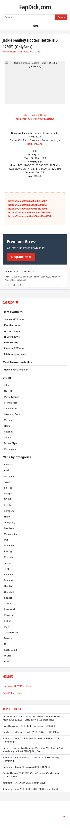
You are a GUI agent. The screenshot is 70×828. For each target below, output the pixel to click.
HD (39, 154)
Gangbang (9, 522)
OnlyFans (16, 276)
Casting (8, 603)
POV (6, 626)
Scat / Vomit (10, 649)
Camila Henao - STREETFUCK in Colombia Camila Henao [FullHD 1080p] (31, 775)
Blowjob (8, 493)
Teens (7, 563)
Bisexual (8, 638)
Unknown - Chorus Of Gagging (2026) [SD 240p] (26, 767)
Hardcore (32, 143)
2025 (12, 280)
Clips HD (28, 51)
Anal (20, 51)
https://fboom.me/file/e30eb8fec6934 (29, 216)
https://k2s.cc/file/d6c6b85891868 (27, 204)
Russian (8, 557)
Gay (6, 644)
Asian (7, 482)
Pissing (8, 551)
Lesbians (9, 528)
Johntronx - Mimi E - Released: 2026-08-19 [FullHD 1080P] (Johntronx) (31, 740)
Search (61, 17)
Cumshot (9, 592)
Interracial (9, 609)
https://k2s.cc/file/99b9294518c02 (27, 208)
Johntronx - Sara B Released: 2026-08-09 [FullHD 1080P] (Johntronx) (31, 759)
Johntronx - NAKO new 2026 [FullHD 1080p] (24, 782)
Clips (37, 51)
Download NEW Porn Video (17, 686)
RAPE (7, 661)
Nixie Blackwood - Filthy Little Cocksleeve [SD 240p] (29, 726)
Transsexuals (9, 51)
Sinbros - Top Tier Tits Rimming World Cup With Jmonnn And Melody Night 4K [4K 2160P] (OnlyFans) (33, 750)
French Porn (11, 402)
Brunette (8, 580)
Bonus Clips (10, 443)
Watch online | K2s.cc (35, 115)
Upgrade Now (21, 257)
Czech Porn (10, 408)
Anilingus (9, 476)
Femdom (9, 510)
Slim (16, 271)
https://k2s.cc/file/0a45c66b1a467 (27, 200)
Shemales (27, 276)
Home (35, 26)
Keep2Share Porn (12, 693)
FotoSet (8, 431)
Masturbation (11, 534)
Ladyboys (45, 276)
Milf (6, 539)
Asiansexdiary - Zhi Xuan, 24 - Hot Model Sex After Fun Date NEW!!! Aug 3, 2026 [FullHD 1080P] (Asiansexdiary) (33, 718)
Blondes (8, 574)
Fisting (7, 621)
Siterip (7, 437)
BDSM (7, 499)
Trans (36, 276)
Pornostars (10, 449)
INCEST (8, 655)
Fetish (7, 505)
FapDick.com (35, 7)
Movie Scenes (11, 397)
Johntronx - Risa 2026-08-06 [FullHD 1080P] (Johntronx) (30, 789)
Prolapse (9, 615)
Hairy (7, 516)
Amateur (8, 464)
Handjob (8, 586)
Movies (8, 420)
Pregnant (9, 545)
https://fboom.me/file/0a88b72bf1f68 (35, 118)
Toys (6, 568)
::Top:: (64, 816)
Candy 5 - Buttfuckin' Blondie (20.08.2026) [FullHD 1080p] (31, 732)
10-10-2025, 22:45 (13, 285)
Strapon (8, 597)
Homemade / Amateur (16, 369)
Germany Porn (12, 414)
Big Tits (8, 487)
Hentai (7, 425)
